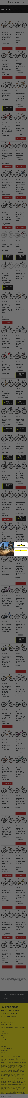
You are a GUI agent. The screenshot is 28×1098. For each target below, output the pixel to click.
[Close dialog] (27, 542)
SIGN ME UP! (21, 550)
